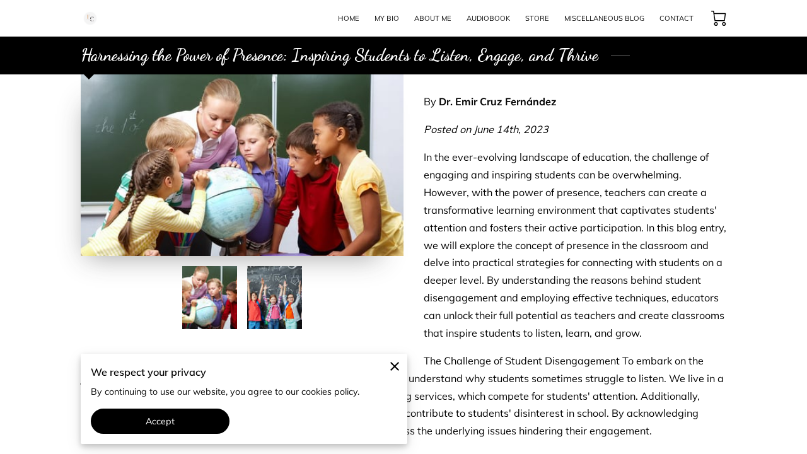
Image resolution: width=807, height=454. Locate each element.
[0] (718, 18)
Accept (160, 421)
